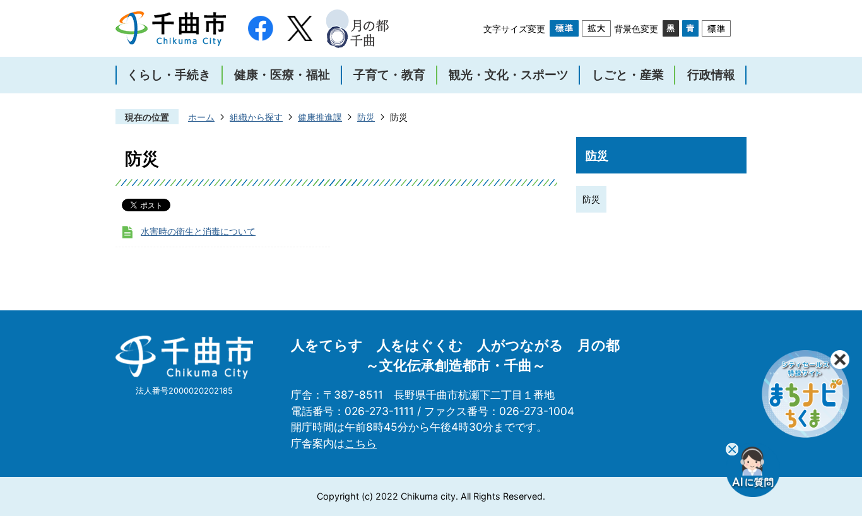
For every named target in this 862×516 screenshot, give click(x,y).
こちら (361, 443)
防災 (366, 117)
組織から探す (256, 117)
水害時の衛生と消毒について (198, 231)
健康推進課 (320, 117)
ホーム (201, 117)
